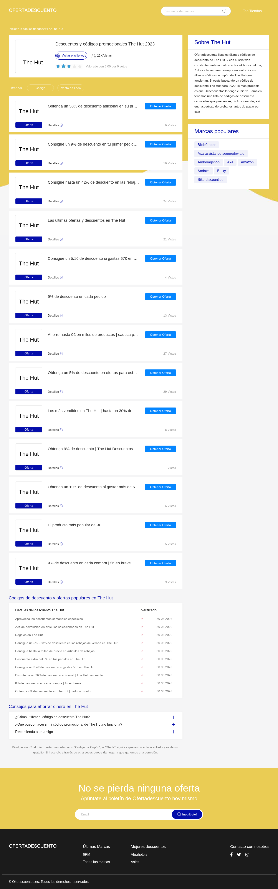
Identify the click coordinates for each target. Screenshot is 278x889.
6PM (86, 854)
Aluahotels (139, 854)
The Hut (57, 28)
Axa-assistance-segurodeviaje (221, 153)
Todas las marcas (96, 862)
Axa (230, 162)
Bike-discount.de (210, 179)
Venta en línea (71, 88)
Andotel (204, 171)
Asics (135, 862)
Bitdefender (206, 145)
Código (40, 88)
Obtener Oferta (160, 106)
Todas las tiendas (31, 28)
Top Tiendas (252, 11)
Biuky (221, 171)
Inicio (12, 28)
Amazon (247, 162)
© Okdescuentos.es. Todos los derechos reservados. (49, 882)
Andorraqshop (209, 162)
